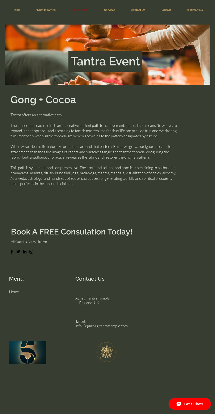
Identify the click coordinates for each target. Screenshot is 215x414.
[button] (109, 10)
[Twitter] (18, 251)
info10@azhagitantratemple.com (101, 325)
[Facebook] (11, 251)
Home (14, 291)
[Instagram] (31, 251)
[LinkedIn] (24, 251)
